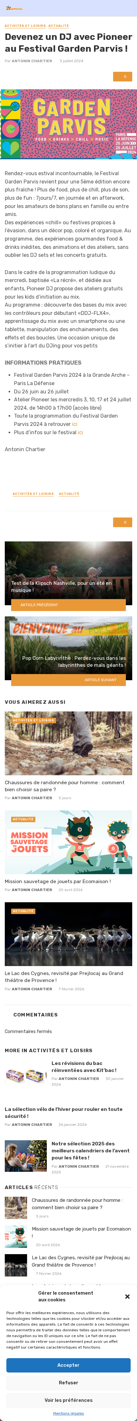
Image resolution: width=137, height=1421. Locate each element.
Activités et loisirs (25, 25)
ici (74, 424)
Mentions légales (68, 1413)
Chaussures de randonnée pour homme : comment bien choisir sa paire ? (65, 785)
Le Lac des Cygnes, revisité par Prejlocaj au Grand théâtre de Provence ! (64, 976)
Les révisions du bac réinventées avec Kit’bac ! (84, 1066)
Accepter (68, 1365)
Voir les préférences (69, 1400)
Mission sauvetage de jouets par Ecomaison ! (58, 881)
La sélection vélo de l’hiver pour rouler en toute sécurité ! (64, 1112)
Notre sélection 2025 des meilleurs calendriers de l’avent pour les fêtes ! (91, 1151)
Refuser (68, 1383)
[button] (127, 1296)
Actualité (58, 25)
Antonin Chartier (32, 61)
